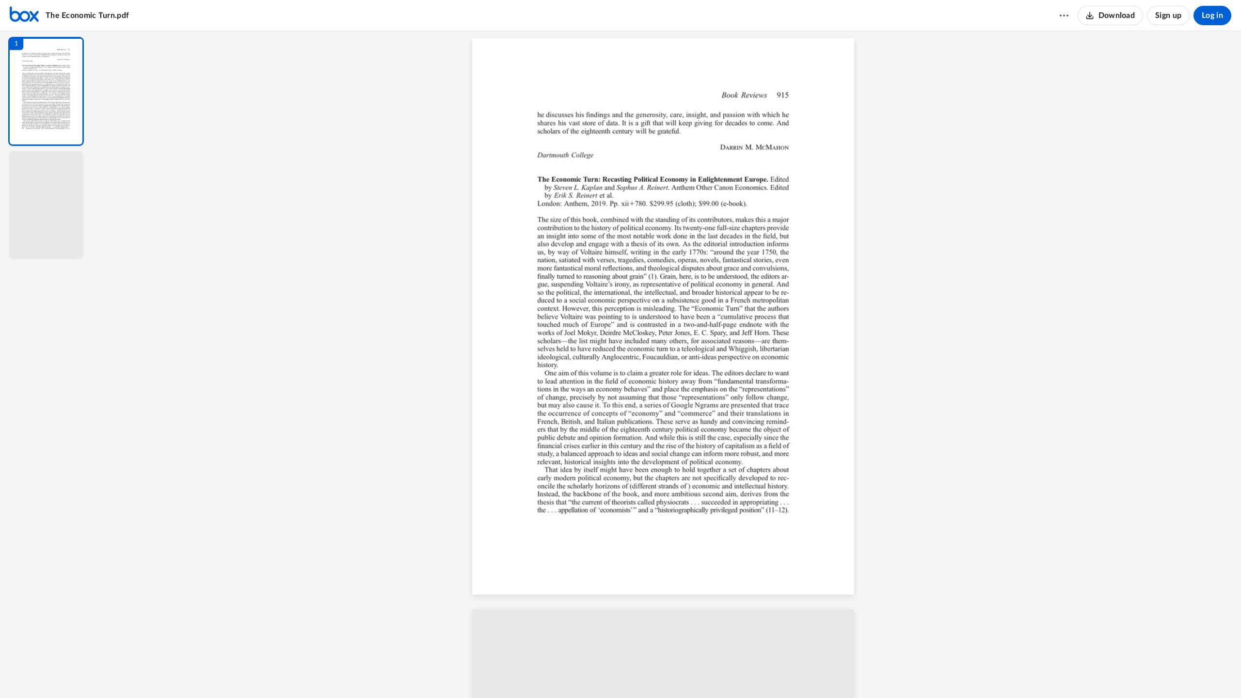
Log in (1212, 15)
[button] (46, 91)
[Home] (24, 15)
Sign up (1168, 15)
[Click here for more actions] (1064, 15)
